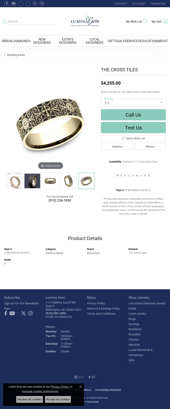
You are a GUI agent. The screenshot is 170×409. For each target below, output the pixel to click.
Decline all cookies (29, 399)
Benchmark (93, 252)
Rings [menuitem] (132, 319)
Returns (150, 146)
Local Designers (94, 41)
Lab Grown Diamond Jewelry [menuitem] (147, 303)
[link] (120, 3)
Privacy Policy (96, 303)
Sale (121, 41)
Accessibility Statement (108, 389)
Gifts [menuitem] (132, 360)
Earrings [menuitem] (134, 324)
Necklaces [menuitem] (135, 329)
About (162, 41)
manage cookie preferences (40, 391)
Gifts (112, 41)
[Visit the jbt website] (92, 377)
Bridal (7, 41)
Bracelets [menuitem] (135, 334)
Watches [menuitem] (134, 345)
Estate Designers (67, 41)
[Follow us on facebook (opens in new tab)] (6, 3)
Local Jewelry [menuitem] (137, 314)
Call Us (133, 114)
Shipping (117, 146)
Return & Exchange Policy (103, 308)
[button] (138, 3)
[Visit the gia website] (79, 377)
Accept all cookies (58, 399)
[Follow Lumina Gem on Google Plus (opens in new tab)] (27, 3)
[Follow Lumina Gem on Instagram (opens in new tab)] (41, 3)
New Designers (42, 41)
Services (132, 41)
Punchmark (92, 401)
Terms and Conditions (101, 314)
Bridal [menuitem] (132, 308)
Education (148, 41)
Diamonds (21, 41)
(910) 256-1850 (60, 200)
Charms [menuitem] (134, 339)
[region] (50, 124)
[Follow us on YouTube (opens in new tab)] (13, 3)
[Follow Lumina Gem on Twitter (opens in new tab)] (34, 3)
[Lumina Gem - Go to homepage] (85, 21)
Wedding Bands (16, 54)
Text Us (133, 127)
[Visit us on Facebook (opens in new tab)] (20, 3)
